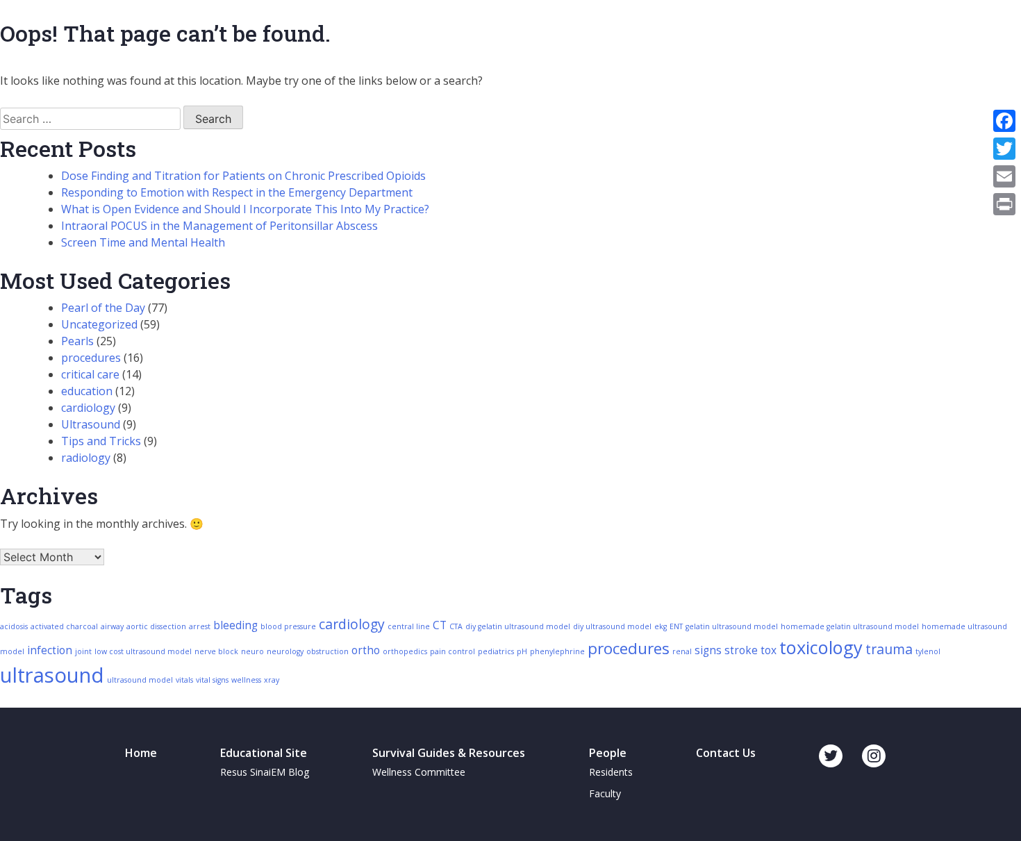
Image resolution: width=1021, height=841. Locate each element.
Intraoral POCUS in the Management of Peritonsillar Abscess (219, 225)
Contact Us (726, 752)
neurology (285, 651)
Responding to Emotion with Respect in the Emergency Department (237, 192)
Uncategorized (99, 324)
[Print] (1004, 204)
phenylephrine (557, 651)
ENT (676, 626)
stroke (741, 650)
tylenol (927, 651)
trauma (889, 649)
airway (112, 626)
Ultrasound (90, 424)
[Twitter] (1004, 149)
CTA (456, 626)
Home (141, 752)
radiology (85, 457)
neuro (252, 651)
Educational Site (263, 752)
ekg (660, 626)
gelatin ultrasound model (732, 626)
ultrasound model (140, 680)
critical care (90, 374)
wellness (246, 680)
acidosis (14, 626)
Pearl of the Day (103, 307)
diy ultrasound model (612, 626)
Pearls (77, 341)
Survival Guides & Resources (448, 752)
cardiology (88, 407)
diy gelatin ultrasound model (517, 626)
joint (83, 651)
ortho (365, 650)
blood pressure (288, 626)
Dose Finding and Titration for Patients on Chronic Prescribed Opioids (243, 175)
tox (769, 650)
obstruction (327, 651)
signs (708, 650)
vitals (184, 680)
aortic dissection (156, 626)
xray (271, 680)
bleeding (235, 625)
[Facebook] (1004, 121)
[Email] (1004, 176)
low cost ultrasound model (143, 651)
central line (409, 626)
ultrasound (52, 675)
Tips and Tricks (101, 441)
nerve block (216, 651)
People (607, 752)
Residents (611, 771)
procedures (91, 357)
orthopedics (405, 651)
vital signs (212, 680)
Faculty (605, 793)
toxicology (821, 647)
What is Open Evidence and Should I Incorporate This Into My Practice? (245, 209)
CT (440, 625)
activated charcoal (64, 626)
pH (522, 651)
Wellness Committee (418, 771)
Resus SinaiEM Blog (264, 771)
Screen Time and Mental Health (143, 242)
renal (682, 651)
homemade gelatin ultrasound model (850, 626)
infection (49, 650)
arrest (199, 626)
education (87, 391)
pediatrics (496, 651)
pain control (452, 651)
